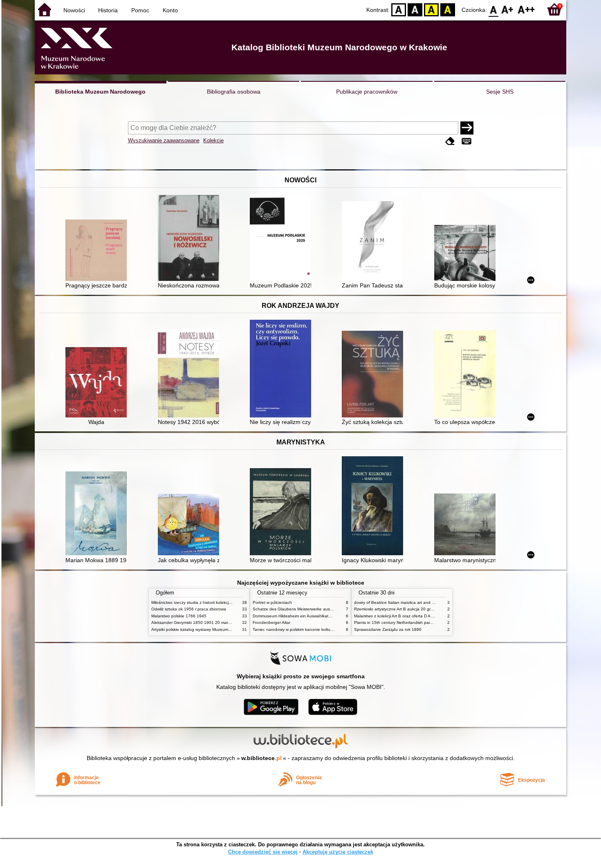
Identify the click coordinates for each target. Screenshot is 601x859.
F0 (494, 9)
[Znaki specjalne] (466, 141)
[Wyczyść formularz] (450, 141)
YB (431, 9)
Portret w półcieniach (272, 602)
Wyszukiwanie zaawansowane (164, 140)
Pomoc (140, 10)
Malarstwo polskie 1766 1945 (178, 616)
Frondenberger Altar (271, 622)
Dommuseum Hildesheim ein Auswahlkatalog (294, 616)
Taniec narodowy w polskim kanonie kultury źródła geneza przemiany (317, 629)
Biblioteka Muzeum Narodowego (100, 91)
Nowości (74, 10)
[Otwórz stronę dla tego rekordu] (98, 251)
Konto (170, 10)
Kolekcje (213, 140)
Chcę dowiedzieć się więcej (263, 852)
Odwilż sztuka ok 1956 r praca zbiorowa (188, 609)
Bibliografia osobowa (233, 91)
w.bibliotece (261, 758)
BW (415, 9)
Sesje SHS (500, 91)
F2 (526, 9)
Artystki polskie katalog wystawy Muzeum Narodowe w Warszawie (212, 629)
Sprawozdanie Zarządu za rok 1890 (388, 629)
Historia (108, 10)
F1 (507, 9)
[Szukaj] (466, 128)
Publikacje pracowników (366, 91)
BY (447, 9)
